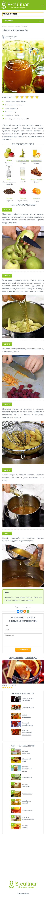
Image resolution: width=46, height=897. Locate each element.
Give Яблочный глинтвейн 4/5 (32, 97)
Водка (9, 179)
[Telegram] (21, 611)
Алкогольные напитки (14, 26)
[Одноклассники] (24, 611)
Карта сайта (23, 893)
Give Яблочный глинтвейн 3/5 (27, 97)
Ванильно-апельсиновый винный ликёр (26, 732)
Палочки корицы (36, 179)
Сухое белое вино (23, 161)
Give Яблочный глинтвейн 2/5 (22, 97)
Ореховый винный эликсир (27, 724)
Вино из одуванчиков (26, 716)
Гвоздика (9, 198)
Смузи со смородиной (26, 752)
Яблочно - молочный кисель (28, 818)
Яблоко (9, 160)
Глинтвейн (24, 26)
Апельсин (36, 198)
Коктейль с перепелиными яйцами (27, 768)
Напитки (4, 26)
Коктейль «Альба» (25, 826)
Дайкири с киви (27, 794)
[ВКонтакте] (18, 611)
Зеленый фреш (27, 777)
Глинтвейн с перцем (9, 685)
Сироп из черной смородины (27, 699)
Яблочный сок (36, 161)
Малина (23, 198)
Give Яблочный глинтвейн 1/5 (17, 97)
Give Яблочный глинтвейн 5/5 (37, 97)
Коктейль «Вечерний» (26, 785)
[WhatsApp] (28, 611)
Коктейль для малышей (26, 802)
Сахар (23, 179)
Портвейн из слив (28, 707)
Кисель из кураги (27, 810)
